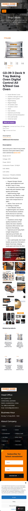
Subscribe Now (13, 475)
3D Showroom (6, 433)
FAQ (3, 444)
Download (17, 441)
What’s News (18, 437)
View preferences (14, 506)
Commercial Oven (9, 20)
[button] (25, 483)
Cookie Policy (14, 509)
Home (2, 20)
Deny (14, 501)
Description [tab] (7, 136)
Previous (10, 66)
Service (17, 430)
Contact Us (5, 441)
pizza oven (17, 153)
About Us (4, 430)
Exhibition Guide (19, 433)
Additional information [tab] (11, 140)
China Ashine (18, 444)
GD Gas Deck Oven (19, 20)
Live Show (4, 437)
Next (9, 68)
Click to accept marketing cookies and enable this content (14, 254)
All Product (18, 426)
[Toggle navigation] (4, 11)
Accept (14, 497)
